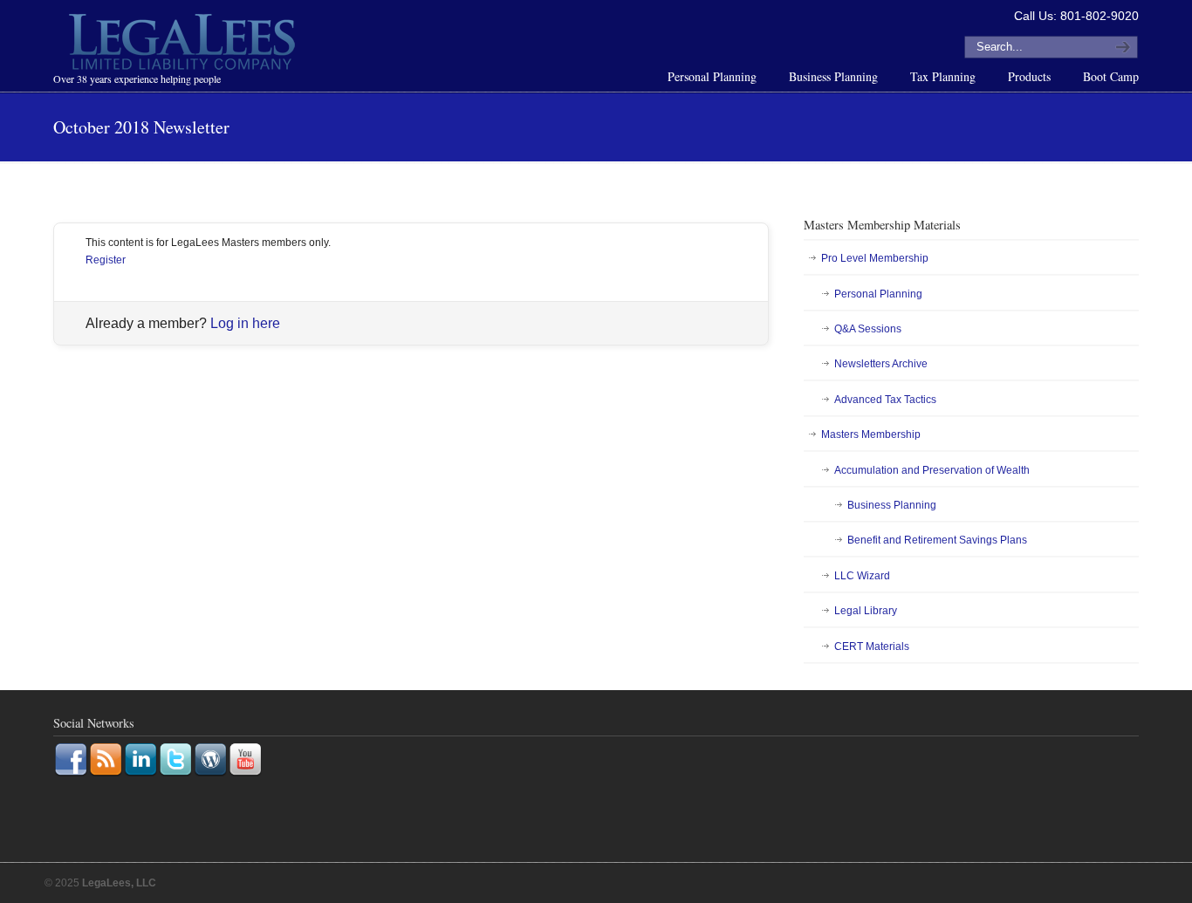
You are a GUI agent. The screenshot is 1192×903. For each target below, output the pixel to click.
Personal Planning (878, 294)
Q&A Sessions (867, 329)
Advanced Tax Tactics (885, 399)
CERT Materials (871, 646)
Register (106, 260)
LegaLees (184, 44)
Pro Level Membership (874, 258)
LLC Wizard (862, 576)
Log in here (245, 323)
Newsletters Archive (881, 364)
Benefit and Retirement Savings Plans (937, 540)
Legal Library (865, 611)
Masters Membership (871, 434)
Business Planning (891, 505)
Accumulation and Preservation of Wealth (932, 470)
